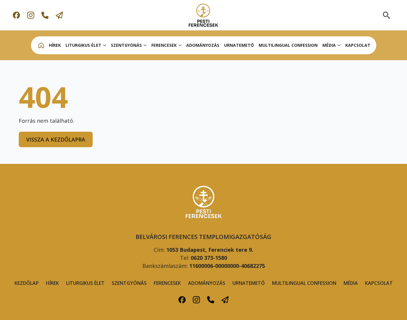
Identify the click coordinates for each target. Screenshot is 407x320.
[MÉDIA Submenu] (339, 45)
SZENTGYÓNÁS (126, 45)
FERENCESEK (167, 283)
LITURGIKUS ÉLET (83, 45)
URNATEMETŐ (239, 45)
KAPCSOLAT (357, 45)
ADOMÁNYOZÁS (202, 45)
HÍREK (55, 45)
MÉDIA (329, 45)
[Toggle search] (386, 15)
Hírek (52, 283)
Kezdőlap (27, 283)
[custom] (16, 15)
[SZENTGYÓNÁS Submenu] (145, 45)
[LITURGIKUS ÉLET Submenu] (104, 45)
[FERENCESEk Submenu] (180, 45)
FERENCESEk (164, 45)
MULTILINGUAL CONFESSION (288, 45)
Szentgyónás (129, 283)
